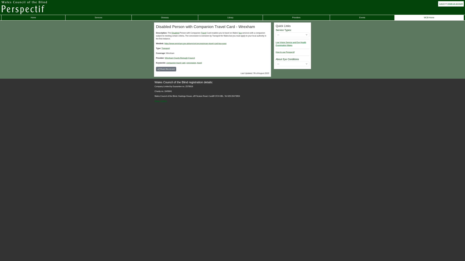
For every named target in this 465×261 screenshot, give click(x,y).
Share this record (167, 69)
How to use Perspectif (285, 52)
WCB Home (429, 18)
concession (191, 63)
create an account (455, 4)
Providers (296, 18)
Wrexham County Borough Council (180, 58)
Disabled (175, 33)
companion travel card (175, 63)
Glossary (165, 18)
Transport (166, 48)
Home (33, 18)
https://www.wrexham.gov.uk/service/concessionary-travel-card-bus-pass (195, 44)
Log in (442, 4)
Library (230, 18)
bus (240, 33)
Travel (203, 33)
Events (362, 18)
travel (199, 63)
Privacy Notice (161, 101)
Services (98, 18)
